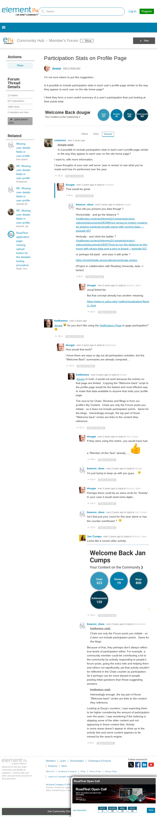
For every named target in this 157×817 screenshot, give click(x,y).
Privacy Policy (111, 771)
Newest (108, 134)
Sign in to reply (74, 176)
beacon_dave (85, 204)
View (151, 810)
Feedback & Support (67, 771)
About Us (50, 771)
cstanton (60, 140)
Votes (96, 134)
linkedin (144, 764)
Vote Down (62, 176)
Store (64, 766)
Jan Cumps (132, 436)
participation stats (18, 121)
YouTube (151, 764)
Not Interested (79, 810)
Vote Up (56, 176)
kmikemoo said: (100, 628)
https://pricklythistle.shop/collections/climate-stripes (106, 260)
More (88, 40)
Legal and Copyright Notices (60, 777)
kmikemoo (61, 320)
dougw (56, 68)
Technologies (77, 761)
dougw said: (66, 144)
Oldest (84, 134)
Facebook (138, 764)
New (146, 40)
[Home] (20, 11)
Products (52, 766)
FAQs (83, 771)
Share (20, 65)
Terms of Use (95, 771)
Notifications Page (111, 325)
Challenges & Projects (99, 761)
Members (51, 761)
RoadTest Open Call (87, 781)
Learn (63, 761)
